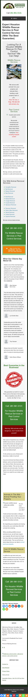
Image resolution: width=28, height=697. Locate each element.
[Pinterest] (16, 606)
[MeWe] (19, 606)
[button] (8, 72)
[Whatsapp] (3, 609)
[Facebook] (3, 606)
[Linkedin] (13, 606)
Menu (15, 18)
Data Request (5, 667)
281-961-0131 (15, 13)
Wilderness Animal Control (13, 689)
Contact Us (5, 664)
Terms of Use (5, 674)
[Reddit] (9, 606)
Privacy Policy (6, 671)
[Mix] (22, 606)
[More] (6, 609)
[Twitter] (6, 606)
